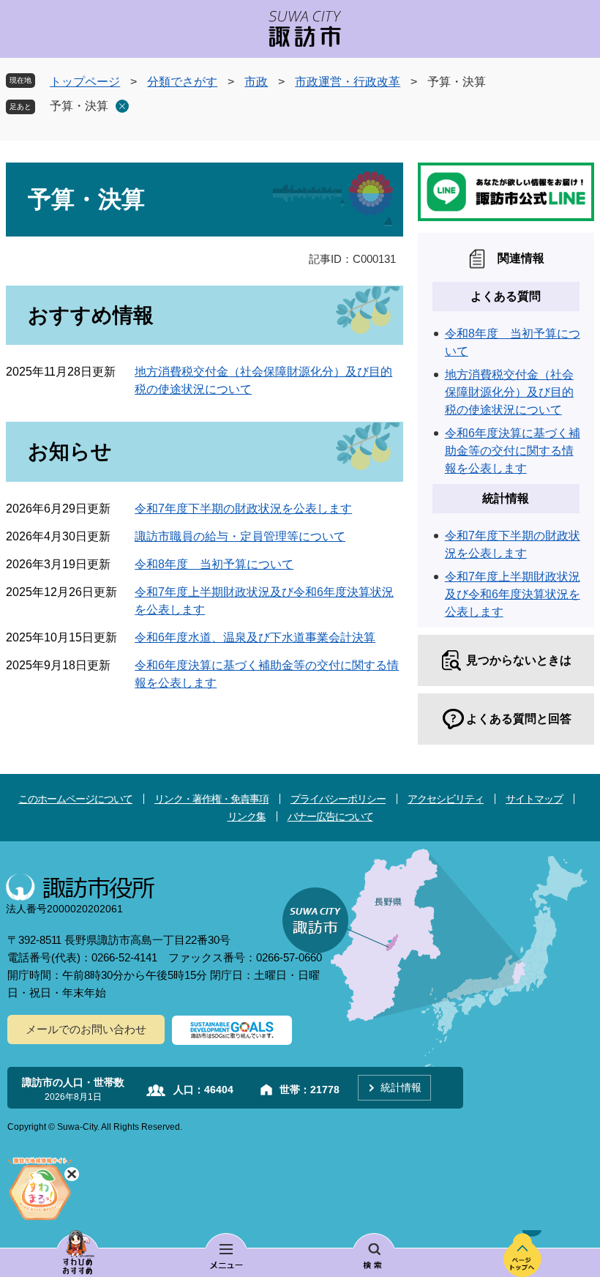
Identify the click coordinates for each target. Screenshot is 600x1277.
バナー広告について (330, 816)
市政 (256, 81)
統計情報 (400, 1087)
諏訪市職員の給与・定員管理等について (240, 536)
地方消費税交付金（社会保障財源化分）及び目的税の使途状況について (509, 392)
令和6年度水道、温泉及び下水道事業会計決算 (255, 637)
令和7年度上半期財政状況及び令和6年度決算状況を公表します (512, 594)
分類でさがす (182, 81)
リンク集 (247, 816)
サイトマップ (534, 799)
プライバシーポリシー (338, 799)
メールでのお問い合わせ (86, 1029)
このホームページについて (75, 799)
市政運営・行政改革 (347, 81)
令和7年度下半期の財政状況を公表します (243, 508)
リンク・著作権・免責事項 (211, 799)
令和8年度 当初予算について (214, 564)
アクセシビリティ (446, 799)
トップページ (85, 81)
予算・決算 (79, 106)
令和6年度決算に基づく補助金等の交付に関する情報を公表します (512, 450)
